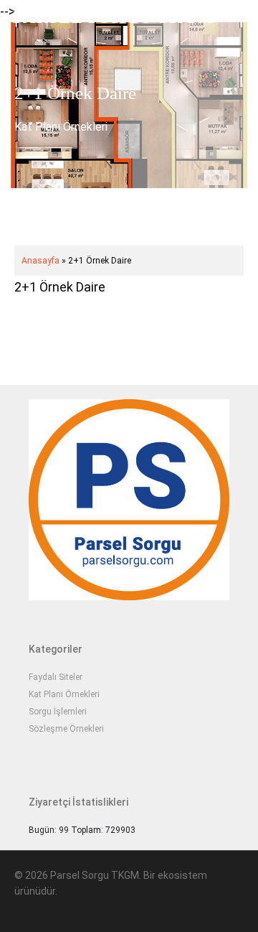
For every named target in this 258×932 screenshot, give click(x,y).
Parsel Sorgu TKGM (114, 17)
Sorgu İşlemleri (58, 712)
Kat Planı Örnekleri (61, 127)
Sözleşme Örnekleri (66, 729)
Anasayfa (40, 261)
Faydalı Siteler (55, 677)
